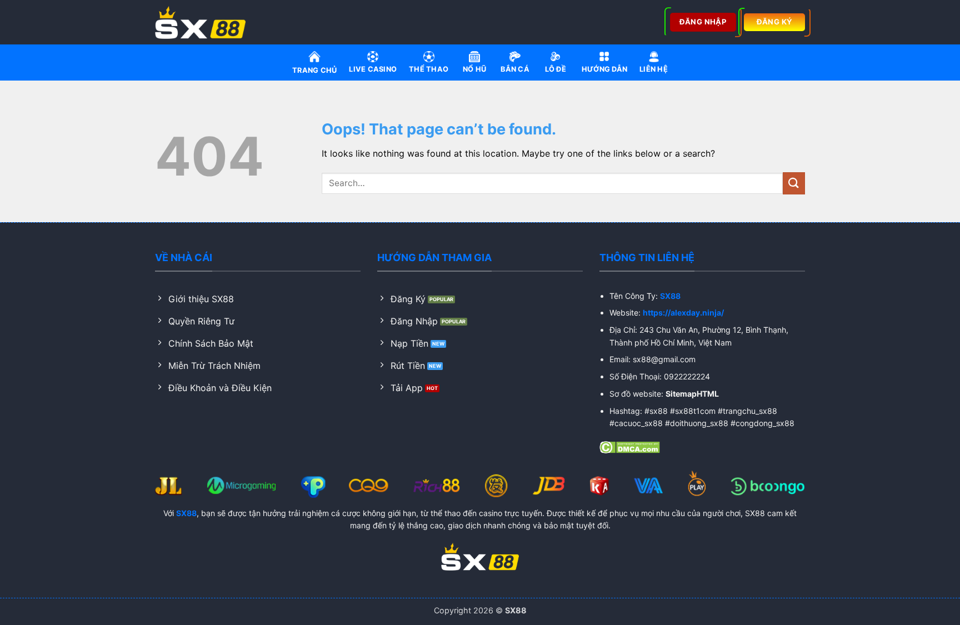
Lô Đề (555, 69)
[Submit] (794, 183)
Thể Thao (428, 69)
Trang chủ (314, 70)
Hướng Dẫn (604, 69)
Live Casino (373, 69)
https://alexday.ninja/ (683, 312)
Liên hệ (653, 69)
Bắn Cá (515, 69)
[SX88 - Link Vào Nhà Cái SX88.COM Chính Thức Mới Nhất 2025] (204, 22)
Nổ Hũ (474, 69)
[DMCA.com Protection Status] (629, 446)
